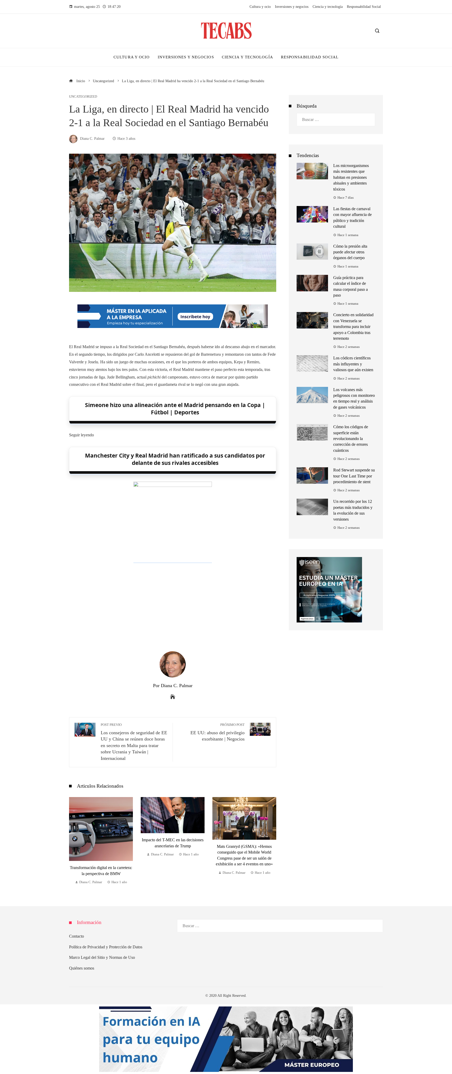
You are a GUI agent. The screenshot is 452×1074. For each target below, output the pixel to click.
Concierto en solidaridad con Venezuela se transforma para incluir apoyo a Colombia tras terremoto (353, 327)
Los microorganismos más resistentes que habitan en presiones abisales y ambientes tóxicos (351, 177)
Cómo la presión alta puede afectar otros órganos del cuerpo (350, 252)
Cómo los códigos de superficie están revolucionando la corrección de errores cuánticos (350, 439)
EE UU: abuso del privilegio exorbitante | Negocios (217, 732)
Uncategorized (83, 96)
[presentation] (74, 841)
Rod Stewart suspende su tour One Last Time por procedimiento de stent (354, 476)
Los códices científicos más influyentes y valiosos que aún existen (353, 364)
